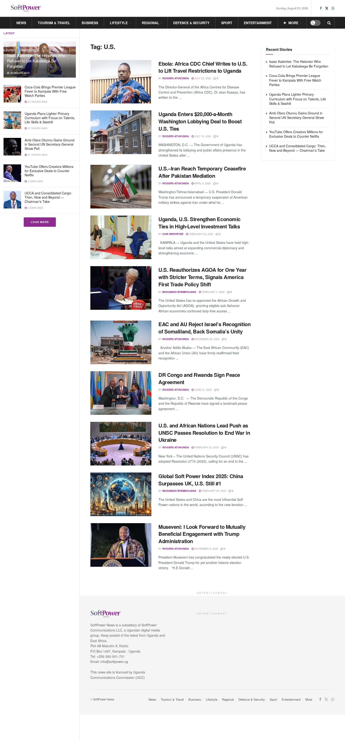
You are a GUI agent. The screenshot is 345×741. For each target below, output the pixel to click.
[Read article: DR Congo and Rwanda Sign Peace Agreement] (120, 393)
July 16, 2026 (202, 136)
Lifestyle (119, 22)
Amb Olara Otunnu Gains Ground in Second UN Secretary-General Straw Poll (49, 144)
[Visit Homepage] (26, 8)
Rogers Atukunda (175, 78)
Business (90, 22)
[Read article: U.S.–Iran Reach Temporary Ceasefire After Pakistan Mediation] (120, 186)
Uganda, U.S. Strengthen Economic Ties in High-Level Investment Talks (199, 222)
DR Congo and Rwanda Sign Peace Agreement (199, 378)
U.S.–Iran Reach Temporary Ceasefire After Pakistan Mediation (202, 172)
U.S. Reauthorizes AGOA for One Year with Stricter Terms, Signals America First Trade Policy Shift (202, 277)
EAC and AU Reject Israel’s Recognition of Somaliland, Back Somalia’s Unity (204, 327)
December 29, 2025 (206, 339)
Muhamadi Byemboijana (179, 292)
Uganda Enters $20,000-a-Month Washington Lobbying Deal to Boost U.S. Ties (200, 121)
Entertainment (258, 22)
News (21, 22)
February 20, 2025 (213, 490)
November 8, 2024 (206, 548)
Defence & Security (191, 22)
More (293, 22)
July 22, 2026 (202, 78)
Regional (150, 22)
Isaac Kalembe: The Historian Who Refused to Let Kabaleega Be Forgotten (36, 60)
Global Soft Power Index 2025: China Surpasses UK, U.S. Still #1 (200, 479)
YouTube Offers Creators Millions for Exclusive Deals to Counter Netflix (49, 170)
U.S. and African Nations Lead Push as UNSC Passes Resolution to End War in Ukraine (204, 433)
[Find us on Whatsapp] (333, 8)
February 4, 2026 (213, 292)
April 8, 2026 (202, 183)
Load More (40, 222)
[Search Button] (329, 23)
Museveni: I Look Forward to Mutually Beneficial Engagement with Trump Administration (201, 534)
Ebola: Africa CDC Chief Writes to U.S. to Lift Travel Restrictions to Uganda (202, 67)
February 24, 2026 (200, 234)
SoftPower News (103, 699)
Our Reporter (172, 234)
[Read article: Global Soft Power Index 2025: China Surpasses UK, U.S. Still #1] (120, 494)
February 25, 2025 (206, 447)
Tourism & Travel (54, 22)
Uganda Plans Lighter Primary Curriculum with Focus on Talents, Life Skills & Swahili (50, 117)
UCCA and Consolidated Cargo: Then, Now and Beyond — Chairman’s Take (48, 197)
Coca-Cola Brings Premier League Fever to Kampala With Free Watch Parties (50, 91)
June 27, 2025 (203, 389)
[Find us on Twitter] (326, 8)
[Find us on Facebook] (321, 8)
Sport (226, 22)
